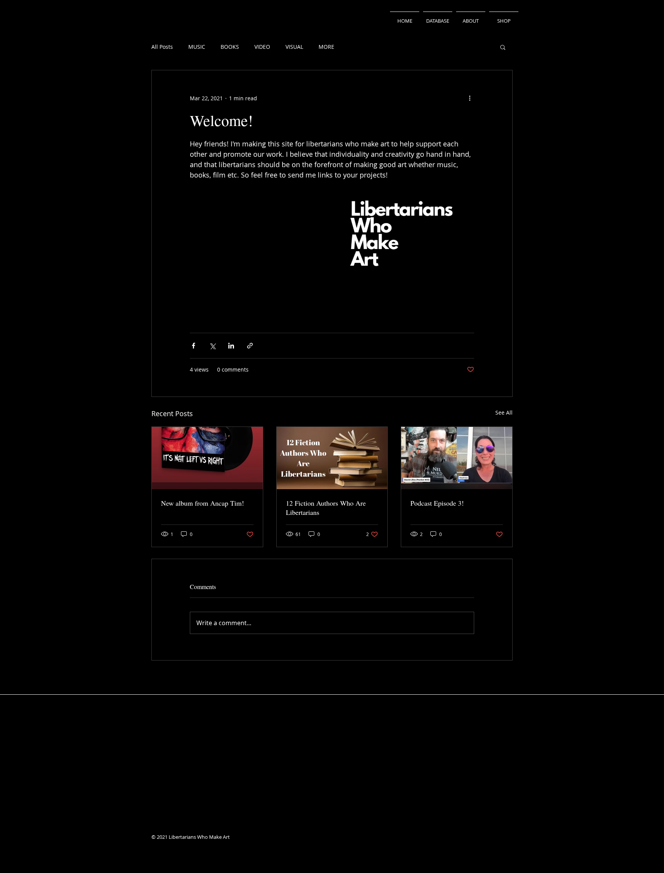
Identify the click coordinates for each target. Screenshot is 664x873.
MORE (326, 46)
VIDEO (262, 46)
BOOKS (230, 46)
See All (504, 412)
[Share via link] (250, 345)
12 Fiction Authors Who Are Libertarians (326, 507)
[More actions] (469, 98)
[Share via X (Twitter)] (212, 345)
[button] (502, 47)
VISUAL (294, 46)
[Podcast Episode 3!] (456, 458)
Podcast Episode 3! (437, 503)
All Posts (162, 46)
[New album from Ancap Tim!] (207, 458)
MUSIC (196, 46)
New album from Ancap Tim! (202, 503)
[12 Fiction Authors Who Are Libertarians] (332, 458)
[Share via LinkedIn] (231, 345)
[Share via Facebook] (193, 345)
